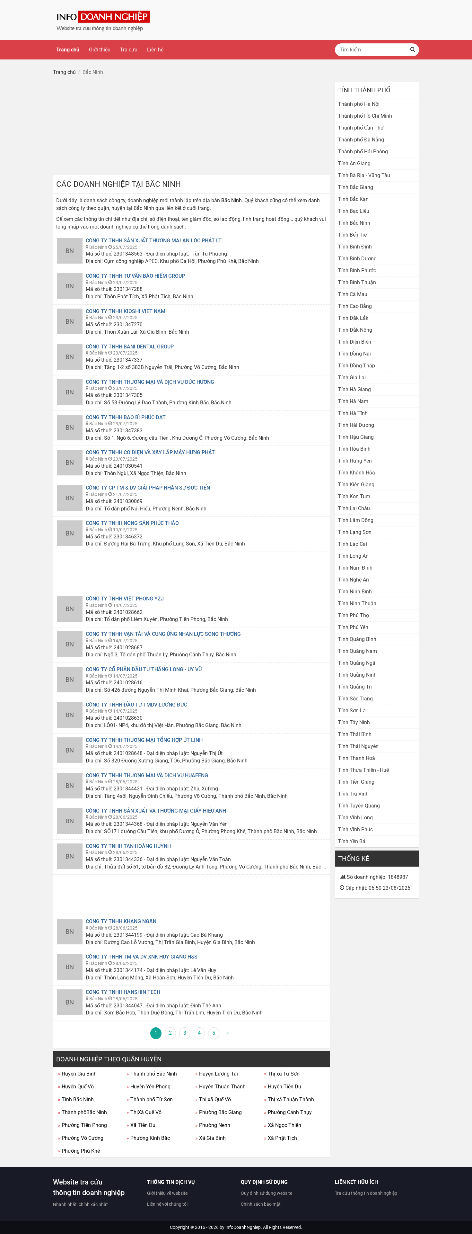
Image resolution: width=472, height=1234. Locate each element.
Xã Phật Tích (280, 1138)
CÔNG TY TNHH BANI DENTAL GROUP (130, 347)
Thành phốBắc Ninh (82, 1112)
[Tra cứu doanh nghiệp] (104, 20)
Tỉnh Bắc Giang (355, 187)
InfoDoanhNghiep (243, 1227)
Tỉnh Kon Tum (354, 496)
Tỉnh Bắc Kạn (353, 199)
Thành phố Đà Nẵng (361, 140)
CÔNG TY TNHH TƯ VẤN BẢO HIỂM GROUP (135, 276)
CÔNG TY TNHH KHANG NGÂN (121, 921)
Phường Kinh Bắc (148, 1138)
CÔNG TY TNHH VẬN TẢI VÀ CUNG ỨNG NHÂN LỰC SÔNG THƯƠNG (163, 634)
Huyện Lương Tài (216, 1074)
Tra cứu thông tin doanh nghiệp (366, 1193)
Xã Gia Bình (210, 1138)
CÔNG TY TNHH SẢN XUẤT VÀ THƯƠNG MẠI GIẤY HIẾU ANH (156, 811)
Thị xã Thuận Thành (289, 1099)
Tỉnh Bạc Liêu (353, 211)
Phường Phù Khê (79, 1151)
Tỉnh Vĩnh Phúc (355, 829)
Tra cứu (128, 50)
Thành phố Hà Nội (359, 104)
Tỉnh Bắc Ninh (76, 1099)
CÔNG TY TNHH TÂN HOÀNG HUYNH (128, 846)
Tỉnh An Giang (354, 163)
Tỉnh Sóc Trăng (355, 699)
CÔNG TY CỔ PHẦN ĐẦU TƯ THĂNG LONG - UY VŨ (144, 669)
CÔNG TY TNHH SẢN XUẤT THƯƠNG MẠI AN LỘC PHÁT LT (154, 241)
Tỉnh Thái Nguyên (358, 746)
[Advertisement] (191, 127)
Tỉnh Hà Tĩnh (353, 413)
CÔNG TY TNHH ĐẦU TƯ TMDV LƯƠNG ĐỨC (136, 705)
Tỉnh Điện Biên (354, 342)
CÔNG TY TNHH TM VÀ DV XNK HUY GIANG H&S (141, 957)
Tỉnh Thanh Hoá (356, 758)
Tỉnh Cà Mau (352, 294)
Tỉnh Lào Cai (352, 544)
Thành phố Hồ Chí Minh (365, 116)
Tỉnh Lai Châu (354, 508)
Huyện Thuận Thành (220, 1087)
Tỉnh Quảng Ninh (357, 675)
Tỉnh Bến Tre (352, 235)
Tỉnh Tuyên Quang (359, 806)
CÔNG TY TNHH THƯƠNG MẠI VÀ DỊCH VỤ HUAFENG (147, 775)
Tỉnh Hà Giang (354, 389)
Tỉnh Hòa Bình (354, 449)
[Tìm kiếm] (412, 49)
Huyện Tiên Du (282, 1087)
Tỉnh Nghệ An (353, 580)
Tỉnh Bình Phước (357, 270)
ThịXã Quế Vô (144, 1112)
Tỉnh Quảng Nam (357, 651)
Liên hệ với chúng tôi (167, 1204)
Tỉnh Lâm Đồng (355, 520)
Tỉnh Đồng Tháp (356, 366)
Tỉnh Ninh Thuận (357, 603)
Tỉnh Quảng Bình (357, 639)
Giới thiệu (99, 50)
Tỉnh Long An (353, 556)
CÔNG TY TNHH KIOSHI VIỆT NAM (125, 311)
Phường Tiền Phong (82, 1125)
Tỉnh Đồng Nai (354, 354)
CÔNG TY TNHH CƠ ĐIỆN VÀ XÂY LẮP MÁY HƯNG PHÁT (150, 452)
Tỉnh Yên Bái (352, 841)
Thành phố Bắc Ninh (152, 1074)
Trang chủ (67, 50)
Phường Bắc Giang (218, 1112)
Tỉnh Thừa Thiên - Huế (363, 770)
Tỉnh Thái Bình (354, 734)
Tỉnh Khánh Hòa (356, 473)
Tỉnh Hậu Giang (356, 437)
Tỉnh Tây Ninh (354, 722)
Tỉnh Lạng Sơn (354, 532)
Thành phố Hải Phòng (363, 152)
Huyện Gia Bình (77, 1074)
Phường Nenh (212, 1125)
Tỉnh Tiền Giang (356, 782)
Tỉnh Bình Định (355, 247)
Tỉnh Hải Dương (356, 425)
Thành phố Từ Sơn (150, 1099)
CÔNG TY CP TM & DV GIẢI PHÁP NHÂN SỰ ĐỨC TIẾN (148, 488)
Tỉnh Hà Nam (353, 401)
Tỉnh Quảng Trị (355, 687)
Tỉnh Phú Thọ (353, 615)
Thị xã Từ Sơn (282, 1074)
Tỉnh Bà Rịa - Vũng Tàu (364, 175)
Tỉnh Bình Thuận (357, 282)
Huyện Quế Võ (76, 1087)
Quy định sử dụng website (266, 1193)
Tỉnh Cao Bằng (355, 306)
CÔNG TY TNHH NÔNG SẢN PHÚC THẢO (132, 523)
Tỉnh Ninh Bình (355, 592)
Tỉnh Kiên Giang (356, 485)
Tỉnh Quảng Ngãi (357, 663)
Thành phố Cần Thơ (360, 128)
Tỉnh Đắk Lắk (353, 318)
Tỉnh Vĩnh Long (355, 818)
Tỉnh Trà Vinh (353, 794)
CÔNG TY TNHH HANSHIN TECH (123, 992)
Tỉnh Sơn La (352, 710)
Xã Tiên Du (141, 1125)
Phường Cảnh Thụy (288, 1112)
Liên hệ (155, 50)
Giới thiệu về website (167, 1193)
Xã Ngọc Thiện (282, 1125)
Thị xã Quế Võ (213, 1099)
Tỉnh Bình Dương (357, 259)
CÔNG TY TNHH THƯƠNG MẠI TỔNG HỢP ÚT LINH (144, 740)
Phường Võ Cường (80, 1138)
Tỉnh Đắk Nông (355, 330)
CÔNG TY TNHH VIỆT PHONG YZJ (125, 599)
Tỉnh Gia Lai (352, 377)
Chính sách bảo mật (261, 1204)
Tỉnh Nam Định (355, 568)
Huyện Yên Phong (148, 1087)
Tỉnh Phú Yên (353, 627)
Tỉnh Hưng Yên (355, 461)
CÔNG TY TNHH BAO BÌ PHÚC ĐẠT (126, 417)
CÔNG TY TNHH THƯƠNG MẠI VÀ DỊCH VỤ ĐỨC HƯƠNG (150, 382)
